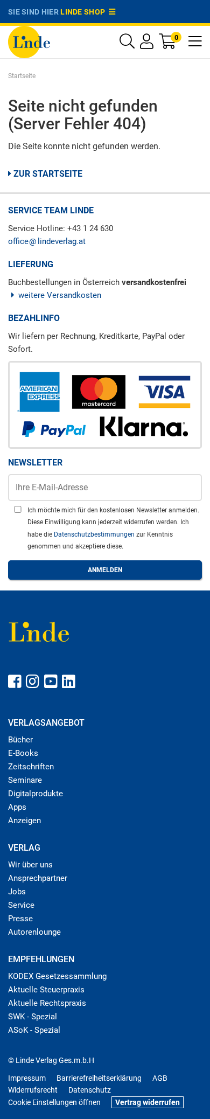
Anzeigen (24, 820)
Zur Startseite (46, 174)
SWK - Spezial (32, 1016)
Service (21, 905)
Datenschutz (89, 1090)
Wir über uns (30, 865)
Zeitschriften (31, 767)
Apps (17, 807)
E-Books (23, 753)
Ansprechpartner (37, 878)
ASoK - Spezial (34, 1030)
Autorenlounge (34, 932)
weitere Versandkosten (59, 295)
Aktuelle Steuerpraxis (46, 990)
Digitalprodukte (35, 793)
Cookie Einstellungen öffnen (54, 1102)
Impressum (27, 1078)
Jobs (17, 891)
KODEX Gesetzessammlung (57, 976)
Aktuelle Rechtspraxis (47, 1003)
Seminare (25, 780)
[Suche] (127, 44)
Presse (20, 918)
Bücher (20, 740)
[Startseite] (29, 41)
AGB (159, 1078)
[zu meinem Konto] (146, 44)
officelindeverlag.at (47, 241)
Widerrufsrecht (33, 1090)
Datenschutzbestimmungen (95, 534)
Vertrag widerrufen (147, 1102)
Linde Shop (84, 12)
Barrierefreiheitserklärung (99, 1078)
